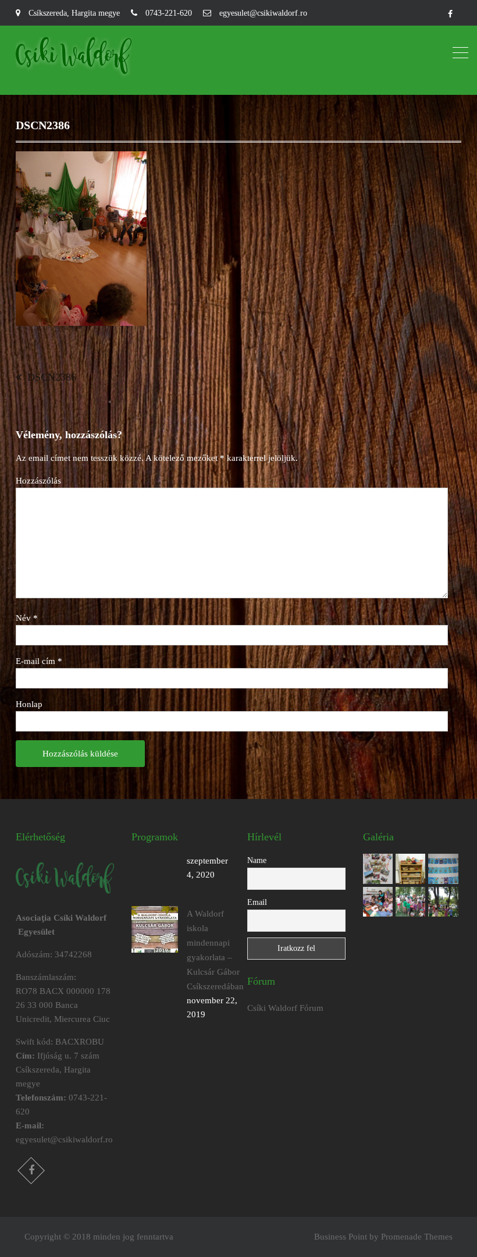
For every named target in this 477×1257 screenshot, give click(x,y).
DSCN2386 (51, 377)
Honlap (29, 704)
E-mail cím (39, 661)
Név (27, 618)
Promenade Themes (417, 1236)
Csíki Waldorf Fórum (285, 1008)
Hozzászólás (38, 480)
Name (256, 860)
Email (257, 902)
